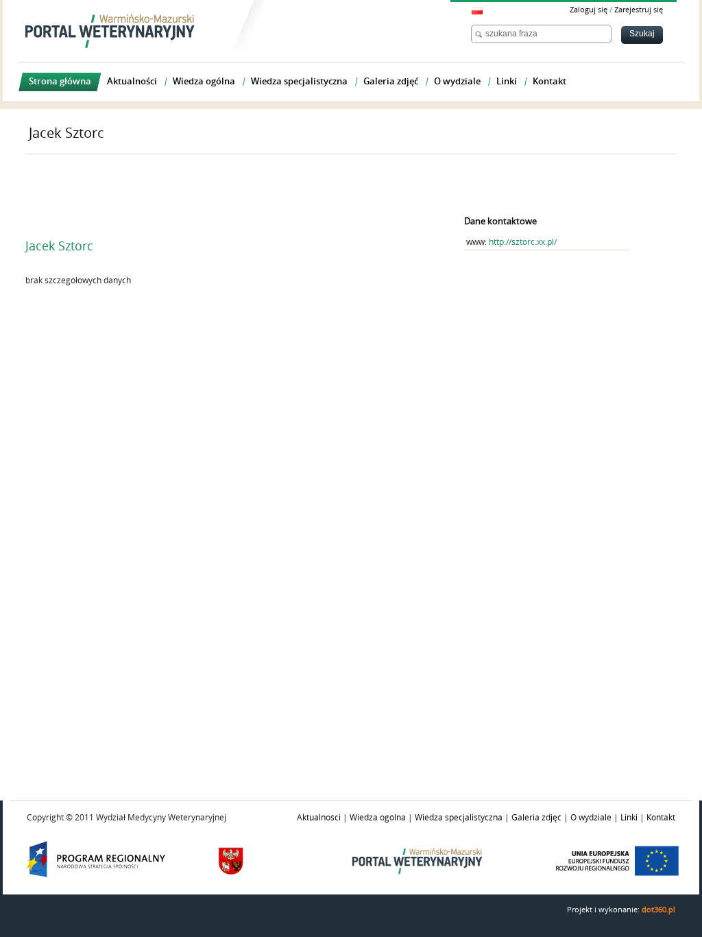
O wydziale (591, 817)
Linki (629, 817)
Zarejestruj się (638, 9)
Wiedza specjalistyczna (459, 817)
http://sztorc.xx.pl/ (523, 242)
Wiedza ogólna (378, 817)
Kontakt (660, 817)
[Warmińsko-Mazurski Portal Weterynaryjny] (110, 31)
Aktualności (319, 817)
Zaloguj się (588, 9)
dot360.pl (658, 909)
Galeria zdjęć (536, 817)
